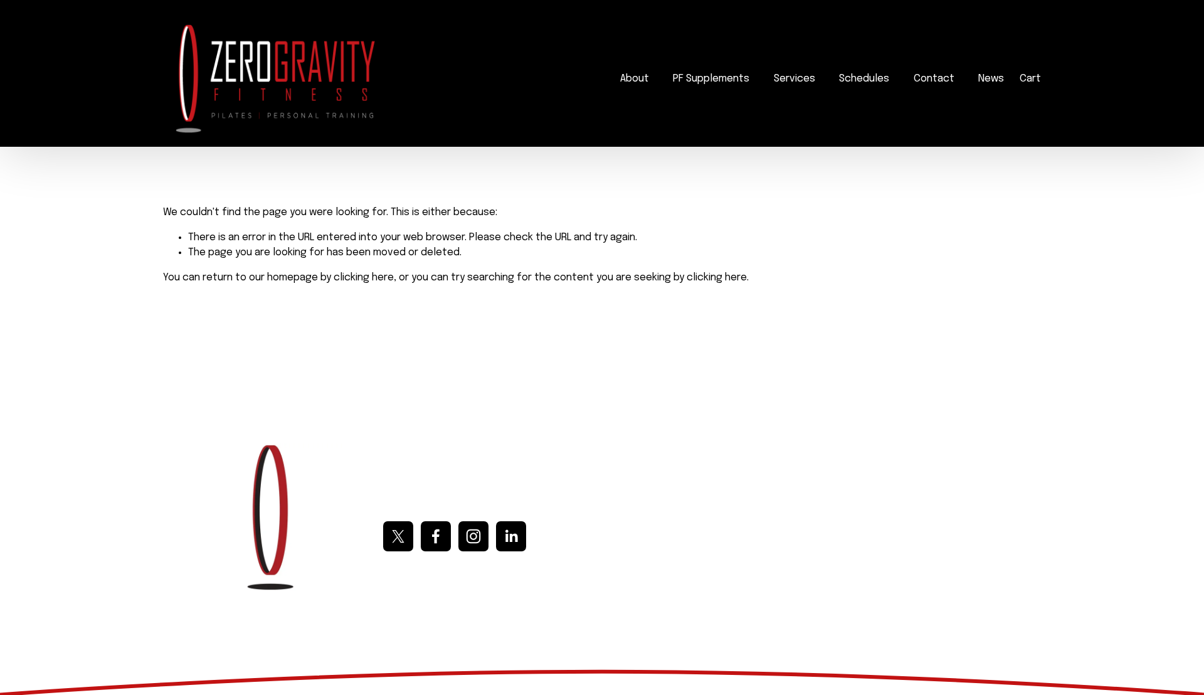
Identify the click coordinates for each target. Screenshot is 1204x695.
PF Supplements (711, 78)
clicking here (364, 277)
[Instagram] (473, 536)
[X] (398, 536)
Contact (934, 78)
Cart (1030, 78)
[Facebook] (436, 536)
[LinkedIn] (511, 536)
